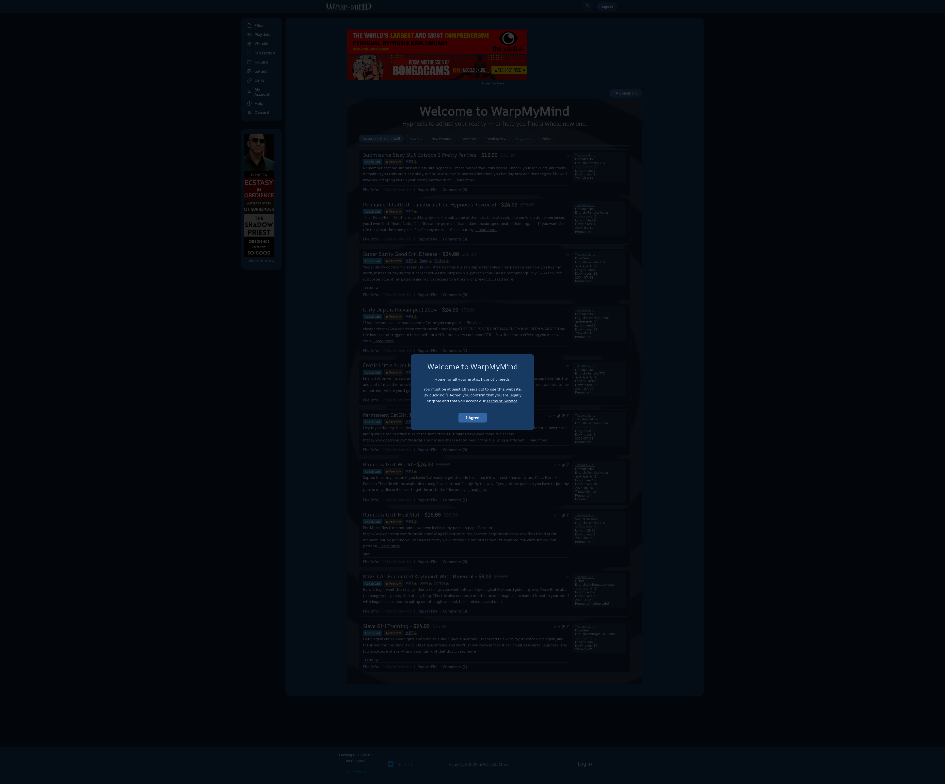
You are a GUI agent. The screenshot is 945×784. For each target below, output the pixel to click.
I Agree (472, 417)
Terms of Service (502, 401)
